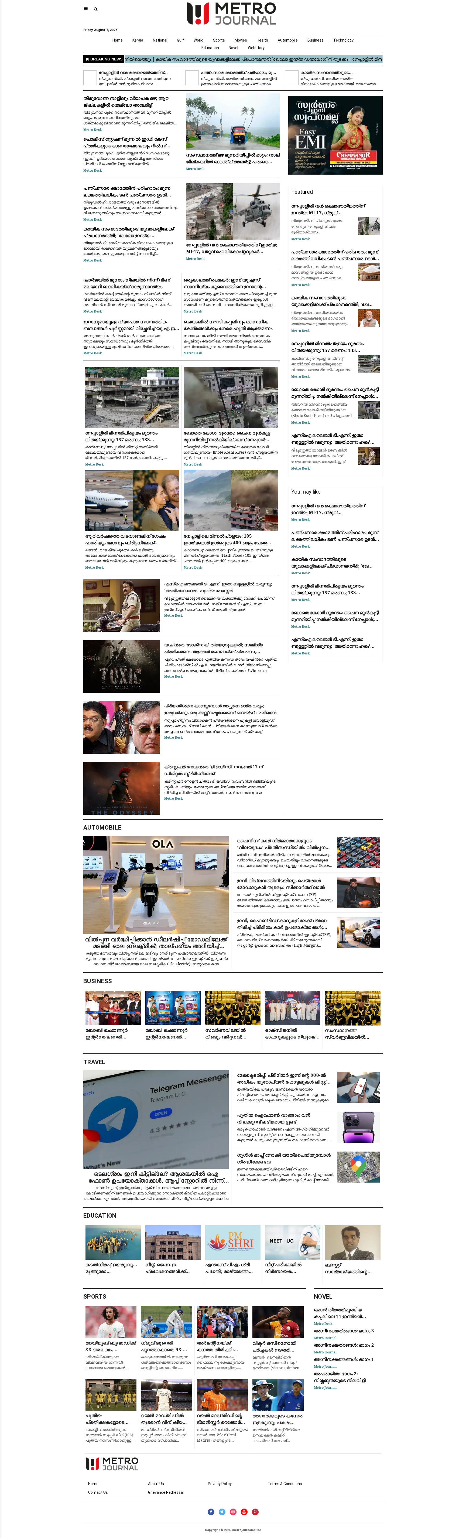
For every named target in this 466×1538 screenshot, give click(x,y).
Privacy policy (220, 1484)
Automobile (288, 40)
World (198, 40)
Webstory (256, 48)
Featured (302, 192)
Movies (241, 40)
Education (210, 48)
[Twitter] (222, 1512)
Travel (94, 1062)
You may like (306, 491)
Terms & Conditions (285, 1484)
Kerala (137, 40)
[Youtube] (244, 1512)
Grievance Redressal (166, 1492)
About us (156, 1484)
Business (315, 40)
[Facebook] (211, 1512)
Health (262, 40)
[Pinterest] (255, 1512)
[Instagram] (233, 1512)
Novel (233, 48)
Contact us (98, 1492)
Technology (343, 40)
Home (117, 40)
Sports (219, 40)
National (160, 40)
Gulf (180, 40)
